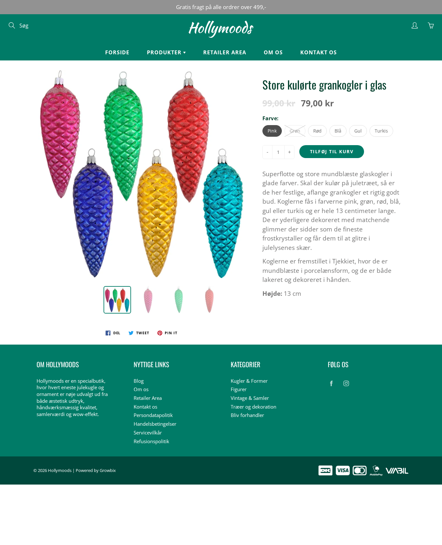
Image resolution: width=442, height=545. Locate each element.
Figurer (239, 389)
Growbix (108, 470)
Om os (273, 52)
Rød (317, 131)
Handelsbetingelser (155, 424)
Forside (117, 52)
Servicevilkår (148, 433)
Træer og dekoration (253, 407)
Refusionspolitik (151, 441)
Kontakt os (318, 52)
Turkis (381, 131)
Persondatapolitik (153, 415)
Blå (338, 131)
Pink (272, 131)
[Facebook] (331, 383)
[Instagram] (346, 383)
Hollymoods (60, 470)
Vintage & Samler (250, 398)
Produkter (165, 52)
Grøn (295, 131)
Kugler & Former (249, 381)
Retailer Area (224, 52)
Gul (358, 131)
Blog (139, 381)
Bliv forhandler (247, 415)
